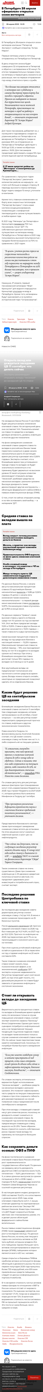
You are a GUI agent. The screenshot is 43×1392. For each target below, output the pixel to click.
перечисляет (24, 1182)
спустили (17, 291)
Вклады (19, 1327)
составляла (34, 603)
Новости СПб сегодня (27, 322)
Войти (35, 3)
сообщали (23, 969)
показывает (19, 1231)
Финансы (28, 1327)
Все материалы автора (11, 35)
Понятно (34, 1378)
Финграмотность (16, 1344)
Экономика (6, 1330)
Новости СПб (23, 1338)
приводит (30, 773)
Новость (11, 319)
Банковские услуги (8, 1333)
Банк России (22, 1333)
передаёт (17, 856)
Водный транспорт (9, 322)
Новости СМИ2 (9, 346)
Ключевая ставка (8, 1335)
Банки (15, 1330)
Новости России (27, 1341)
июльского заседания (18, 926)
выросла (21, 592)
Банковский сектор (28, 1330)
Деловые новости (8, 1338)
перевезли (19, 224)
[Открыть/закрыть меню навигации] (22, 3)
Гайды (4, 1344)
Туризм (30, 319)
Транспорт (21, 319)
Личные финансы (23, 1335)
